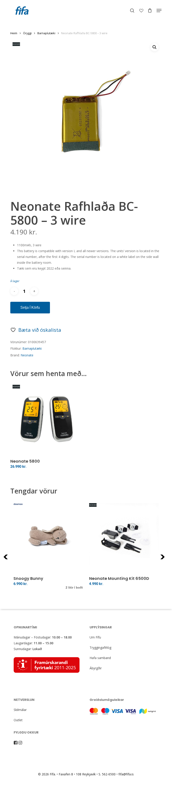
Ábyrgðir (96, 668)
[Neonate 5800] (46, 419)
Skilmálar (20, 710)
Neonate (27, 355)
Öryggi (27, 33)
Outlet (18, 720)
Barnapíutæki (46, 33)
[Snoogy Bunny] (48, 537)
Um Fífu (95, 637)
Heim (13, 33)
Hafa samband (100, 658)
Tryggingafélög (100, 647)
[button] (159, 10)
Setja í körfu (30, 307)
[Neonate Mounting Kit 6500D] (124, 537)
